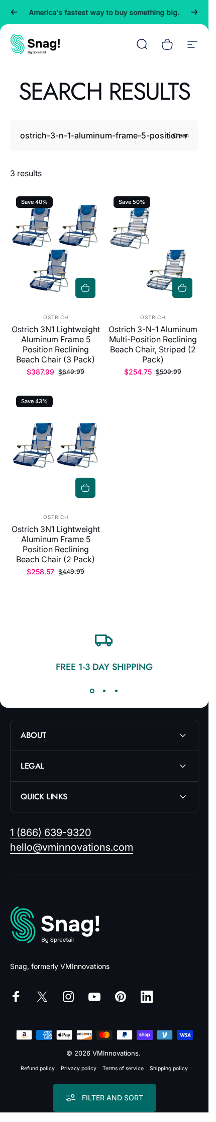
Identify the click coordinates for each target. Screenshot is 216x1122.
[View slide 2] (104, 691)
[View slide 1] (92, 691)
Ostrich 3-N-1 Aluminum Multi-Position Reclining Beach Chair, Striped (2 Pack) (153, 344)
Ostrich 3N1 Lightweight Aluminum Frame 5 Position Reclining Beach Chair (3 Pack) (56, 344)
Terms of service (123, 1068)
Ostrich (55, 317)
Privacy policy (78, 1068)
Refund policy (38, 1068)
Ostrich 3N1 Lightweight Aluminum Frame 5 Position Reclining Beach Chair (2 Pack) (56, 544)
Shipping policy (169, 1068)
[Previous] (14, 12)
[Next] (194, 12)
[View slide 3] (117, 691)
